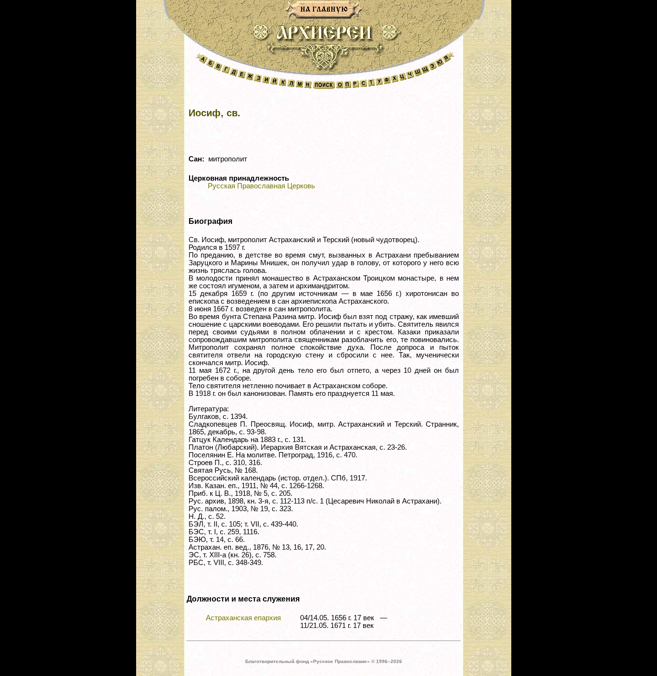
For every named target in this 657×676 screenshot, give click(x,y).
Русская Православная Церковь (261, 186)
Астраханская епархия (243, 618)
